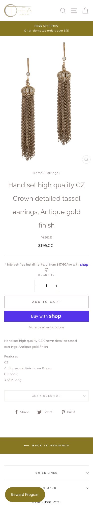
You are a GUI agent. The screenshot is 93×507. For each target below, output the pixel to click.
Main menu (46, 488)
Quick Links (46, 472)
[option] (46, 28)
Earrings (51, 173)
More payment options (46, 327)
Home (37, 173)
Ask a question (46, 395)
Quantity (46, 274)
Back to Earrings (50, 445)
